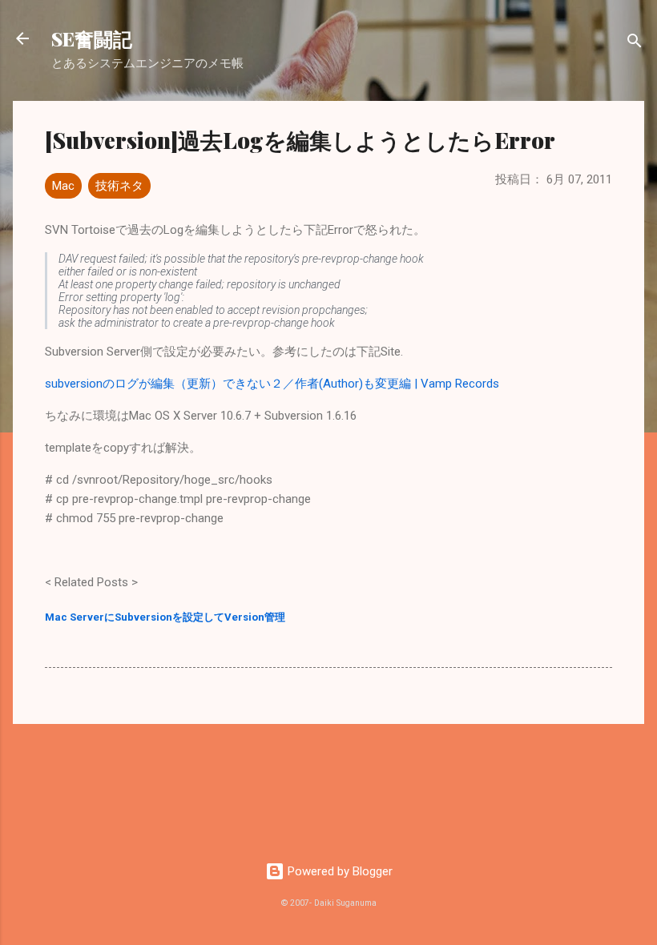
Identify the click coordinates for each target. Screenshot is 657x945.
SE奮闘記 (91, 38)
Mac (63, 186)
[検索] (634, 43)
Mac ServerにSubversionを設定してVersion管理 (165, 617)
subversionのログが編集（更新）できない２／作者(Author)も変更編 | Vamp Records (272, 383)
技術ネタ (119, 186)
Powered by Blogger (338, 871)
